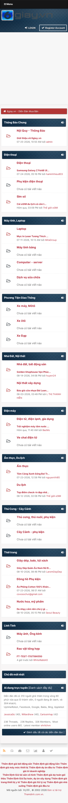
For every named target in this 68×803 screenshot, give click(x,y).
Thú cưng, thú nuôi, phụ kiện (36, 517)
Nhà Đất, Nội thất (14, 356)
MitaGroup (51, 240)
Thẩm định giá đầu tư (38, 785)
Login (32, 27)
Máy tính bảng (26, 247)
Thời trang (10, 552)
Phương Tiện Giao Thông (19, 297)
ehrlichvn (46, 725)
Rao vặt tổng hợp (28, 648)
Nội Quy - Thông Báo (31, 130)
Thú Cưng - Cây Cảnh (17, 509)
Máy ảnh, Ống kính (29, 633)
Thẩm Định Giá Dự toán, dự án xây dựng (29, 778)
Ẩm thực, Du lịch (14, 458)
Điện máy (10, 410)
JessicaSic (9, 714)
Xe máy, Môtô (26, 306)
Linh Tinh (10, 625)
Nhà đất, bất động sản (31, 364)
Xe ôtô (21, 320)
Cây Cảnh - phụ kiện (30, 532)
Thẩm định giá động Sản (46, 763)
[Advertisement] (34, 69)
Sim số (21, 196)
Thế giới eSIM (50, 207)
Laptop (21, 228)
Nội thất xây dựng (29, 383)
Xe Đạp (22, 335)
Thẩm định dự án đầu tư (42, 767)
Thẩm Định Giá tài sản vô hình (19, 774)
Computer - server (30, 262)
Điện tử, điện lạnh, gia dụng (35, 419)
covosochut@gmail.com (29, 594)
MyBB (26, 789)
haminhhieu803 (54, 174)
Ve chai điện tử (27, 437)
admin (49, 141)
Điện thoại (10, 154)
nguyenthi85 (53, 477)
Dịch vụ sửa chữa (28, 277)
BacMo (46, 430)
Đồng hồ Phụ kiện (29, 579)
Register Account (55, 27)
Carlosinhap (46, 714)
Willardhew (27, 714)
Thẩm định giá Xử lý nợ (33, 782)
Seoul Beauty (53, 612)
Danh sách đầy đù (40, 687)
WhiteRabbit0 (40, 660)
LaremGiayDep (54, 571)
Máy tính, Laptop (14, 220)
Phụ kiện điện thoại (30, 181)
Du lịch (21, 484)
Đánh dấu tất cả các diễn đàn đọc (44, 732)
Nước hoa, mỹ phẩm (30, 601)
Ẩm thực (22, 466)
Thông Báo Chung (15, 122)
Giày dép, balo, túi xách (32, 560)
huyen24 (51, 375)
